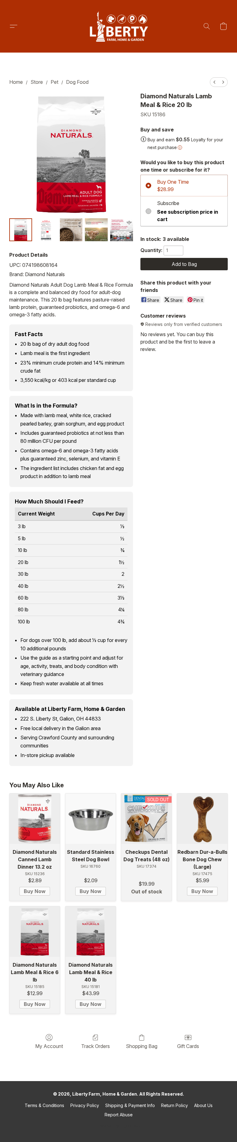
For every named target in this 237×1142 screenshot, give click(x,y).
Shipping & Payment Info (130, 1105)
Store (37, 82)
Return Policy (174, 1105)
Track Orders (95, 1046)
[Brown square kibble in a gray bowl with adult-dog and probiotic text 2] (71, 229)
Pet (54, 82)
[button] (118, 26)
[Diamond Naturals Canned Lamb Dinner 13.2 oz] (35, 818)
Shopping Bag (141, 1046)
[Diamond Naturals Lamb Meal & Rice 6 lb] (35, 931)
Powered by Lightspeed (118, 1125)
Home (16, 82)
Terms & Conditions (44, 1105)
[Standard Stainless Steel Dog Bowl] (90, 818)
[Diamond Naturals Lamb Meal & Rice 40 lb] (90, 931)
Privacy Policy (84, 1105)
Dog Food (77, 82)
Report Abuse (119, 1114)
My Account (49, 1046)
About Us (203, 1105)
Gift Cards (188, 1046)
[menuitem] (214, 82)
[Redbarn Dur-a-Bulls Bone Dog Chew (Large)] (202, 818)
